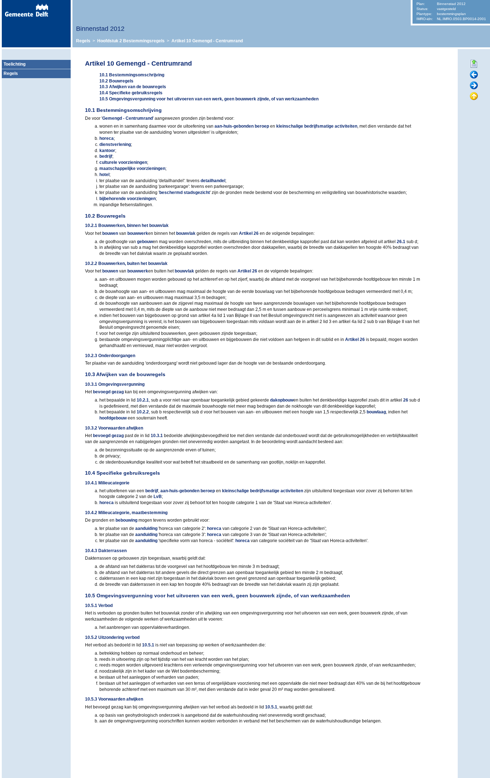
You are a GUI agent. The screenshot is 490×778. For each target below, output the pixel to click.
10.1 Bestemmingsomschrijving (131, 74)
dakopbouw (281, 400)
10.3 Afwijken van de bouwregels (132, 86)
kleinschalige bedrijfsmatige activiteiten (316, 126)
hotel (104, 174)
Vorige (474, 75)
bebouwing (126, 520)
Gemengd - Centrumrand (127, 118)
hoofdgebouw (113, 418)
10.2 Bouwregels (116, 81)
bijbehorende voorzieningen (127, 198)
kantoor (107, 150)
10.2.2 (143, 411)
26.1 (401, 241)
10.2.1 (143, 400)
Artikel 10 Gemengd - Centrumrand (207, 40)
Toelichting (14, 64)
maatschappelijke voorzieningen (132, 168)
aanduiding (146, 528)
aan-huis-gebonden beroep (242, 126)
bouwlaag (376, 411)
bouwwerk (137, 233)
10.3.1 (157, 435)
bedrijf (105, 156)
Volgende (474, 85)
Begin (474, 64)
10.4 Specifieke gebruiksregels (130, 92)
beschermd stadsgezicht (184, 192)
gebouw (145, 241)
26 (405, 400)
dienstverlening (115, 144)
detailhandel (213, 180)
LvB (158, 496)
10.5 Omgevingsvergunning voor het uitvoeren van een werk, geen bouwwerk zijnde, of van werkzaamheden (209, 98)
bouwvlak (185, 233)
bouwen (110, 233)
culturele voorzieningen (123, 162)
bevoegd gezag (108, 391)
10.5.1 (148, 644)
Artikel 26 (249, 233)
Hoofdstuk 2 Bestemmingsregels (131, 40)
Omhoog (474, 96)
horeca (106, 138)
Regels (83, 40)
